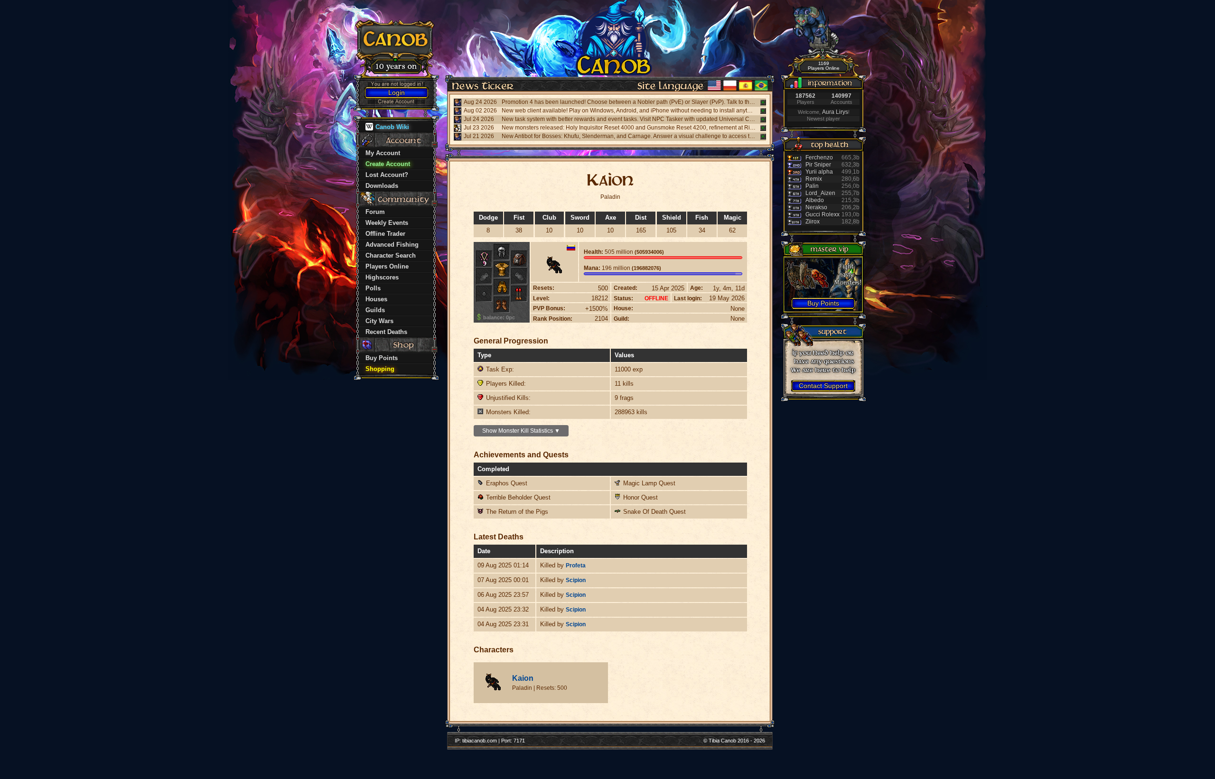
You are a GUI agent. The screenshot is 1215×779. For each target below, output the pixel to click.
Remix (813, 179)
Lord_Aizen (820, 193)
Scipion (576, 580)
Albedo (814, 200)
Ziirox (812, 221)
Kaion (522, 678)
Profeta (576, 565)
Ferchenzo (819, 157)
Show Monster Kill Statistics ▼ (521, 430)
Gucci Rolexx (822, 214)
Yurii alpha (819, 171)
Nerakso (816, 207)
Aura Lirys (835, 112)
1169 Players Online (824, 66)
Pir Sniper (818, 164)
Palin (812, 186)
